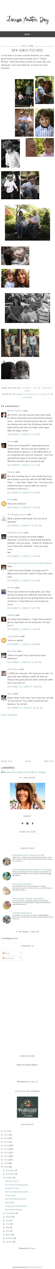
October (9, 1178)
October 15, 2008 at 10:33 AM (25, 708)
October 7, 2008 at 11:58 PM (24, 662)
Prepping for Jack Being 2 (16, 1206)
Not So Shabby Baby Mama (16, 1192)
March (9, 1235)
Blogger (32, 1248)
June (8, 1224)
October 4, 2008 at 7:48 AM (23, 556)
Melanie (11, 472)
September (11, 1213)
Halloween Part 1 (12, 1188)
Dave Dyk (12, 651)
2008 (6, 1167)
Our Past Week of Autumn (16, 1199)
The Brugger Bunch (16, 514)
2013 (6, 1149)
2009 (6, 1163)
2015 (6, 1142)
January (9, 1242)
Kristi (9, 499)
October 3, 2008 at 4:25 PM (23, 434)
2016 (6, 1138)
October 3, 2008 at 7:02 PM (23, 507)
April (8, 1231)
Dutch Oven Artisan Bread (21, 884)
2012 (6, 1153)
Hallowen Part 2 (12, 1181)
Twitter (36, 388)
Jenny (10, 441)
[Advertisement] (27, 738)
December (10, 1170)
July (8, 1220)
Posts (6, 953)
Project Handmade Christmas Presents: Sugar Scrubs (31, 870)
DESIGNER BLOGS (34, 1267)
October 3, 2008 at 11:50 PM (24, 525)
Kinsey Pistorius (15, 411)
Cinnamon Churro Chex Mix (22, 913)
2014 (6, 1146)
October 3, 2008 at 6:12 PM (23, 465)
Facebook (26, 388)
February (10, 1238)
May (8, 1227)
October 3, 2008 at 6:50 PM (23, 492)
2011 (6, 1156)
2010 (6, 1160)
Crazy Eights (10, 1195)
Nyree (10, 694)
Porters (11, 587)
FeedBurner (33, 1082)
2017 (6, 1135)
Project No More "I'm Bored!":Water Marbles (28, 898)
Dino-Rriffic (10, 1203)
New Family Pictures (13, 1210)
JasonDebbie (13, 636)
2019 (6, 1131)
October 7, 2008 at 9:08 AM (23, 644)
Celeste (11, 615)
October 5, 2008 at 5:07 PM (23, 608)
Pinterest (47, 388)
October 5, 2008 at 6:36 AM (23, 580)
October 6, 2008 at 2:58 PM (23, 629)
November (10, 1174)
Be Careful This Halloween (16, 1185)
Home (28, 761)
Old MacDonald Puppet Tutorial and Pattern (28, 855)
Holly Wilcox (13, 669)
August (9, 1217)
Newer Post (6, 761)
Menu (27, 34)
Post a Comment (9, 715)
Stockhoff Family (15, 532)
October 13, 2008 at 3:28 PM (24, 686)
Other (27, 391)
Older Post (49, 761)
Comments (9, 958)
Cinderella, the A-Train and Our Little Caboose (29, 563)
